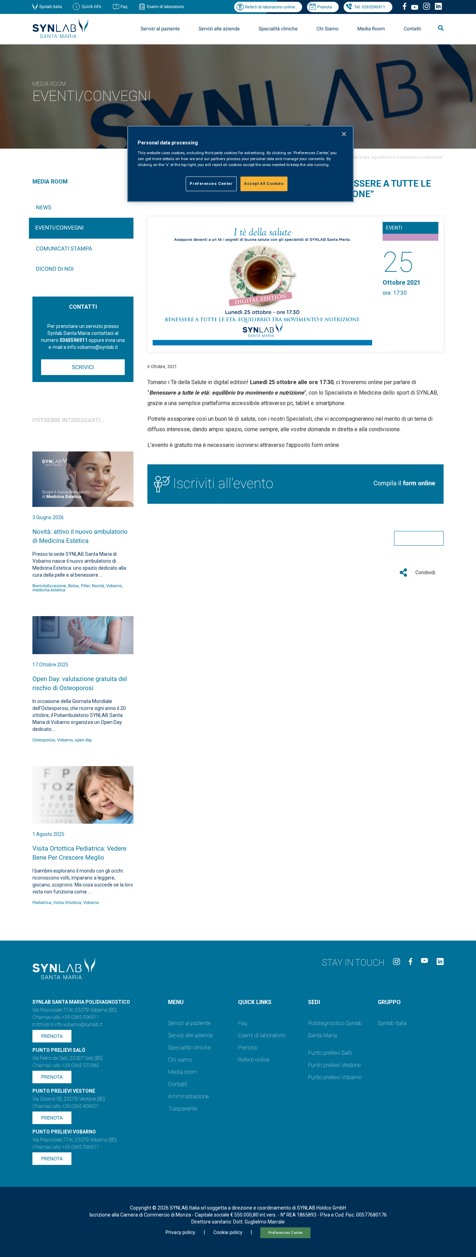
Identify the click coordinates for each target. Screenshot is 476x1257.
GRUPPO (389, 1002)
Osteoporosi (43, 740)
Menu (176, 1002)
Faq (124, 6)
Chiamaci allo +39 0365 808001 (65, 1106)
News (43, 207)
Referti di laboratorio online (270, 7)
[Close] (344, 134)
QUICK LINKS (254, 1002)
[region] (240, 164)
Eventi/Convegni (59, 227)
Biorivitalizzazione (49, 585)
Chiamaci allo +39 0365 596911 (65, 1017)
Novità (98, 585)
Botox (73, 585)
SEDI (314, 1002)
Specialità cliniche (278, 29)
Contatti (412, 29)
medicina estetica (48, 590)
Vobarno (114, 585)
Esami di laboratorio (165, 6)
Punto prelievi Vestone (334, 1065)
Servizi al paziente (189, 1023)
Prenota (324, 7)
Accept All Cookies (264, 183)
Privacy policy (180, 1232)
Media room (182, 1072)
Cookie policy (227, 1232)
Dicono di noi (55, 268)
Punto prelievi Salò (330, 1052)
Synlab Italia (50, 6)
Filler (85, 585)
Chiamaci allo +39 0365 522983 (65, 1065)
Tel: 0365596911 (369, 7)
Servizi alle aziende (190, 1035)
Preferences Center (285, 1232)
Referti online (253, 1059)
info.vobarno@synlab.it (78, 1024)
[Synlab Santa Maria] (60, 36)
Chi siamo (180, 1059)
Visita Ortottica (67, 902)
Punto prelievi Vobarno (335, 1077)
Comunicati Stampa (64, 248)
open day (83, 740)
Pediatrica (41, 902)
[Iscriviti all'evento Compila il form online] (295, 502)
